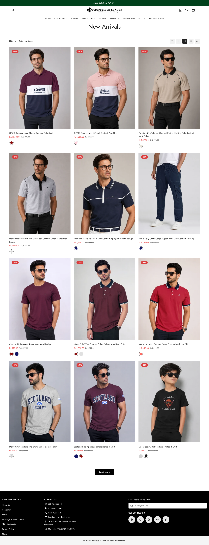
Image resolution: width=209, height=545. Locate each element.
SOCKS (141, 18)
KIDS (93, 18)
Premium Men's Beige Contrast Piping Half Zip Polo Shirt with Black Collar (166, 134)
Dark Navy (76, 248)
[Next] (200, 3)
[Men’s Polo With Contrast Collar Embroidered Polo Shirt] (104, 299)
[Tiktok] (166, 519)
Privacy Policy (8, 529)
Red (141, 354)
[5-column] (197, 41)
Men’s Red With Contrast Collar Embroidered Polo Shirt (163, 344)
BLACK (146, 456)
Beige (141, 146)
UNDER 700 (114, 18)
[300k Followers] (131, 519)
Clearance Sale (156, 18)
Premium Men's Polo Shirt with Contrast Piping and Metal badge (103, 238)
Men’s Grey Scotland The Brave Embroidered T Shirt (33, 446)
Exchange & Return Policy (13, 519)
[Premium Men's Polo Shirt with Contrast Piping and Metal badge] (104, 193)
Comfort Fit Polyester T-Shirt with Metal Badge (30, 344)
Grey (11, 251)
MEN (84, 18)
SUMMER (74, 18)
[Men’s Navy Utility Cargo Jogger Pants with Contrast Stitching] (169, 193)
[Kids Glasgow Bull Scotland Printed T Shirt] (169, 401)
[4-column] (191, 41)
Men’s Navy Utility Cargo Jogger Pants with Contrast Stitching (166, 238)
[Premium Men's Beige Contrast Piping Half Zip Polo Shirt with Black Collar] (169, 88)
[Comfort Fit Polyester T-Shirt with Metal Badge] (40, 299)
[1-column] (172, 41)
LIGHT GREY (11, 456)
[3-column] (184, 41)
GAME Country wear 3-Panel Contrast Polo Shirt (31, 133)
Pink (76, 143)
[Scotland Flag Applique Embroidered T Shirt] (104, 401)
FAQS (4, 514)
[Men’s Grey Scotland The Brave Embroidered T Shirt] (40, 401)
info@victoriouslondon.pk (59, 517)
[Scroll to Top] (203, 529)
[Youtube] (157, 519)
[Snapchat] (148, 519)
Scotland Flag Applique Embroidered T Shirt (94, 446)
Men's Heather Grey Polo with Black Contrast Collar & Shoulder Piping (38, 240)
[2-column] (178, 41)
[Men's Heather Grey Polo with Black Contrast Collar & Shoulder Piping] (40, 193)
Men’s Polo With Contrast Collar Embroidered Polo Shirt (99, 344)
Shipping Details (9, 524)
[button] (193, 10)
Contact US (7, 509)
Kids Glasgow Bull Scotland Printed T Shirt (157, 446)
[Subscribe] (204, 506)
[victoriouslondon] (104, 10)
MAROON (11, 143)
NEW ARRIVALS (61, 18)
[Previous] (9, 3)
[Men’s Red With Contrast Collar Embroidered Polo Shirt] (169, 299)
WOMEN (102, 18)
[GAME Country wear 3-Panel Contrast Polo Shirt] (40, 88)
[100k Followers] (140, 519)
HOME (48, 18)
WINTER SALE (129, 18)
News (4, 533)
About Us (6, 504)
